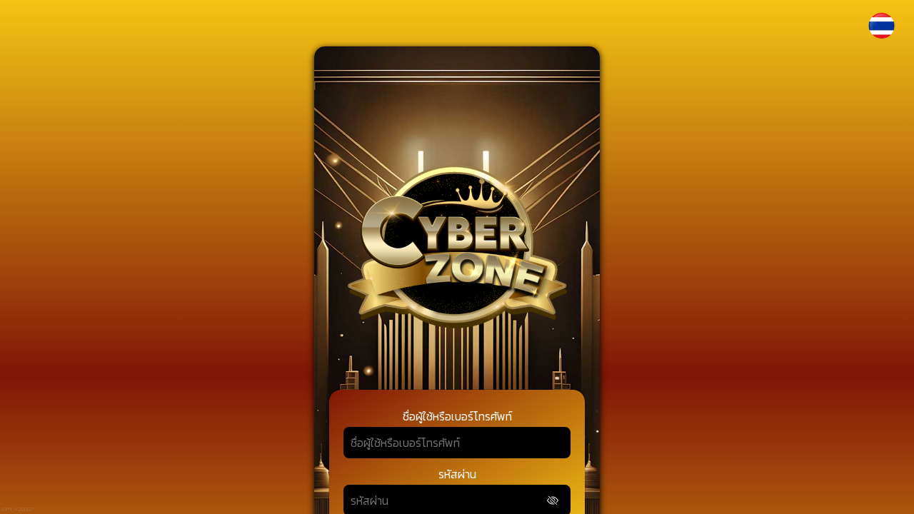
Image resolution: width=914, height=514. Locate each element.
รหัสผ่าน (457, 474)
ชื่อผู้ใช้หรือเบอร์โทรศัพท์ (457, 416)
